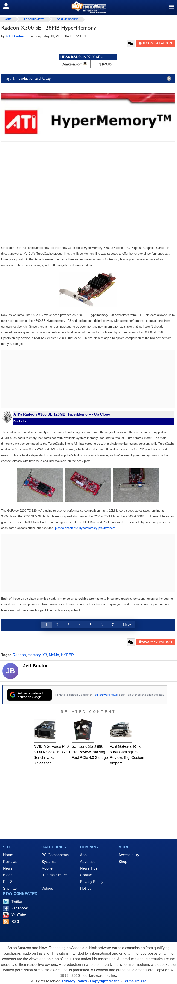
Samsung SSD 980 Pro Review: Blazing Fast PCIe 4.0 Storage (90, 752)
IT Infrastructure (54, 875)
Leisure (47, 882)
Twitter (16, 901)
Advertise (87, 862)
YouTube (18, 915)
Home (8, 855)
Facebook (19, 908)
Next (127, 625)
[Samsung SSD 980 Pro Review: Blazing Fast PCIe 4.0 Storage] (83, 730)
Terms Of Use (134, 981)
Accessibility (128, 855)
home (8, 19)
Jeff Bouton (36, 665)
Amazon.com (72, 64)
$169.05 (105, 64)
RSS (15, 922)
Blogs (7, 875)
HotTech (87, 888)
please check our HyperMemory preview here (85, 528)
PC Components (34, 19)
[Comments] (131, 43)
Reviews (10, 862)
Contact (86, 875)
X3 (44, 655)
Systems (48, 862)
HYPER (67, 655)
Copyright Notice (105, 981)
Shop (122, 862)
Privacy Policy (91, 882)
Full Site (10, 882)
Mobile (47, 868)
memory (34, 655)
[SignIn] (8, 6)
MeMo (54, 655)
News (7, 868)
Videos (47, 888)
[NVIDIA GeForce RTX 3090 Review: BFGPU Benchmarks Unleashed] (45, 730)
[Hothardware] (88, 7)
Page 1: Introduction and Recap (28, 78)
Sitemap (10, 888)
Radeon (19, 655)
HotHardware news (105, 694)
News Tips (88, 868)
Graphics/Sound (67, 19)
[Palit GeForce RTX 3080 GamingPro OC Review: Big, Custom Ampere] (121, 730)
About (85, 855)
